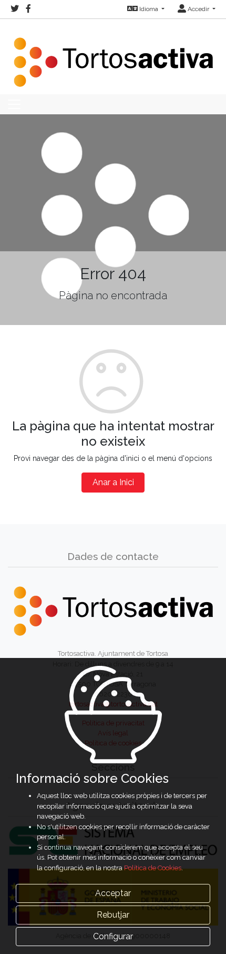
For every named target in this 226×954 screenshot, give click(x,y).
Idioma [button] (149, 9)
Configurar (113, 936)
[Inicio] (113, 56)
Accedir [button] (198, 9)
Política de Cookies (152, 868)
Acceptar (113, 893)
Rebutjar (113, 915)
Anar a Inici (113, 482)
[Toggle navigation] (14, 104)
